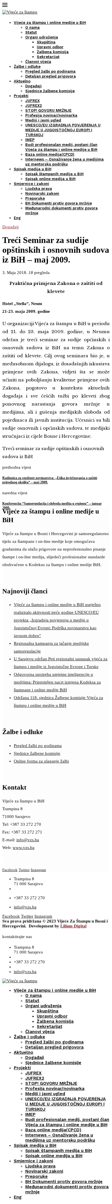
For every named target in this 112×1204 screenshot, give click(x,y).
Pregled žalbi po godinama (50, 71)
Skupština (46, 42)
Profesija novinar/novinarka (51, 115)
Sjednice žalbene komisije (50, 91)
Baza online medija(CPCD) (49, 154)
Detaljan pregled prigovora (50, 76)
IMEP (29, 140)
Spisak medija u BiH (32, 169)
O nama (32, 27)
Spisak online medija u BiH (50, 179)
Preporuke (35, 198)
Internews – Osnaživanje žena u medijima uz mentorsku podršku (60, 1137)
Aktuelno (22, 81)
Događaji (33, 86)
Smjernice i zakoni (31, 184)
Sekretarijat (48, 57)
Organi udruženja (41, 37)
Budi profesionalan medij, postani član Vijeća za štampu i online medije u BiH (67, 1122)
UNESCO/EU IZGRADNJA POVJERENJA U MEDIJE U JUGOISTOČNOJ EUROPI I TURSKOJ (63, 130)
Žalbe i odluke (27, 66)
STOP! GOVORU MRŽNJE (48, 110)
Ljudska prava (38, 188)
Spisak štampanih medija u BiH (54, 174)
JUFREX (32, 101)
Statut (31, 32)
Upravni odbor (50, 47)
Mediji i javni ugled (43, 120)
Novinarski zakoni (42, 193)
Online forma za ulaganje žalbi (41, 761)
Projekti (21, 96)
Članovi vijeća (38, 61)
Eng (17, 218)
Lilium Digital (73, 926)
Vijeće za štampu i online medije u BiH (50, 22)
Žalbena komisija (53, 52)
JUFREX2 (33, 105)
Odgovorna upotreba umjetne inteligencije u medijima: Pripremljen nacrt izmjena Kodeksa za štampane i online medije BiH (57, 682)
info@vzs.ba (27, 840)
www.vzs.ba (23, 847)
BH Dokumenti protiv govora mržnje (58, 203)
